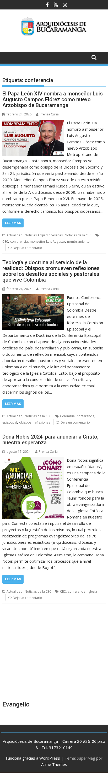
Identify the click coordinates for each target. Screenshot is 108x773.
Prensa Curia (49, 114)
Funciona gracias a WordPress (33, 758)
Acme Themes (54, 764)
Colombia (67, 416)
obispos (25, 422)
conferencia (19, 241)
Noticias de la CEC (78, 235)
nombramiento (78, 241)
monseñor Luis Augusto (47, 241)
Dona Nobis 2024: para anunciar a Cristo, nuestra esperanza (50, 440)
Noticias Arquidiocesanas (44, 235)
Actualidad (15, 235)
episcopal (9, 422)
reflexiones (42, 422)
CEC (5, 241)
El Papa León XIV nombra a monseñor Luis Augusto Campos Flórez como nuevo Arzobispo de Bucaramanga (52, 99)
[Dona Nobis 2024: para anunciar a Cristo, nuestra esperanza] (33, 460)
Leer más (13, 223)
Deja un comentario (27, 248)
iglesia (92, 591)
